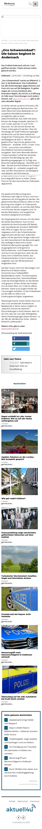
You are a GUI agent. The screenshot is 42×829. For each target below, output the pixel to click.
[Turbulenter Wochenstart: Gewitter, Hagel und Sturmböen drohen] (19, 559)
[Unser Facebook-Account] (18, 817)
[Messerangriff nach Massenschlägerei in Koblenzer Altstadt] (19, 637)
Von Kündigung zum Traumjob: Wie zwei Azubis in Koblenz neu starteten (20, 750)
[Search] (30, 4)
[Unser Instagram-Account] (23, 817)
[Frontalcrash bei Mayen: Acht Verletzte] (19, 598)
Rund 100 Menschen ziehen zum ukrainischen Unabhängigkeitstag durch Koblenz (21, 772)
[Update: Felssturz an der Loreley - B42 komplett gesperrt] (19, 441)
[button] (20, 338)
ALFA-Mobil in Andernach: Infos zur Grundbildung (21, 365)
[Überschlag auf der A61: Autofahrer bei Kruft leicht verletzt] (19, 679)
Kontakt (12, 801)
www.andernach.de (21, 98)
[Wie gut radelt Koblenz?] (19, 481)
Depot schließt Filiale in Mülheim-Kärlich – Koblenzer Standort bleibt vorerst (21, 731)
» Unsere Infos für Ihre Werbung (28, 784)
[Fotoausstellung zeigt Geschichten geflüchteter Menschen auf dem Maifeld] (19, 518)
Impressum (34, 801)
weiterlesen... (7, 426)
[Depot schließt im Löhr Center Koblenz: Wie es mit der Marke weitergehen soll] (19, 400)
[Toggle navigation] (35, 4)
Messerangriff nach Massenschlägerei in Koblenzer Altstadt (18, 761)
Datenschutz (23, 801)
